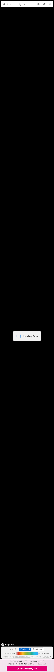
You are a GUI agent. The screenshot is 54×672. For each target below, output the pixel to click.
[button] (33, 664)
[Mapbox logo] (7, 644)
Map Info (46, 657)
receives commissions (22, 657)
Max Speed (25, 649)
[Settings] (50, 4)
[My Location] (38, 4)
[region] (27, 336)
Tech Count (37, 649)
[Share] (44, 4)
